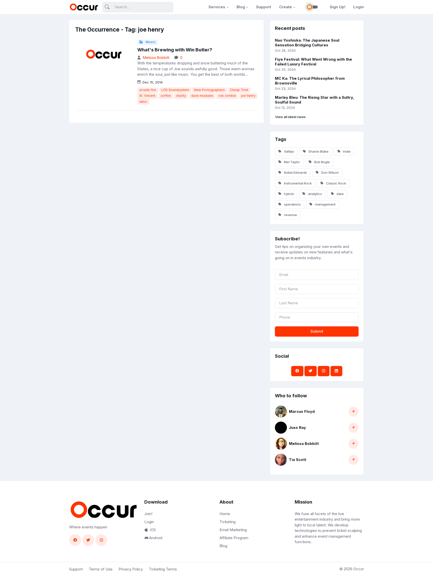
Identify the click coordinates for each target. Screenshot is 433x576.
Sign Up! (337, 7)
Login (358, 7)
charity (181, 96)
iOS (153, 529)
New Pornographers (209, 90)
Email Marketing (233, 529)
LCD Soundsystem (175, 90)
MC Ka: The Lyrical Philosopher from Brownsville (310, 80)
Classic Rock (335, 183)
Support (263, 7)
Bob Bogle (321, 162)
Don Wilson (329, 172)
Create (285, 7)
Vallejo (288, 151)
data (340, 194)
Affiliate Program (234, 537)
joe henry (248, 96)
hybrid (288, 194)
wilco (143, 102)
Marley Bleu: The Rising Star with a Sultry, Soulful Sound (314, 100)
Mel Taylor (291, 162)
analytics (314, 194)
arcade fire (147, 90)
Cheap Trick (239, 90)
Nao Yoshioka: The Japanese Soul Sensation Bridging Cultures (307, 42)
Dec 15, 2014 (152, 82)
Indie (346, 151)
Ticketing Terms (163, 569)
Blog (241, 7)
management (325, 204)
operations (292, 204)
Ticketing (228, 521)
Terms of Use (101, 569)
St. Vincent (147, 96)
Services (216, 7)
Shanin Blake (318, 151)
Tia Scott (297, 459)
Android (155, 537)
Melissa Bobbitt (156, 57)
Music (150, 42)
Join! (148, 513)
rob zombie (227, 96)
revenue (290, 215)
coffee (166, 96)
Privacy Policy (131, 569)
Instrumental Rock (297, 183)
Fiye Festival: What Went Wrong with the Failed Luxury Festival (313, 61)
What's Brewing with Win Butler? (174, 50)
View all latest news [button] (290, 117)
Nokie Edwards (295, 172)
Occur (358, 568)
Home (225, 513)
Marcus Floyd (302, 411)
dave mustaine (202, 96)
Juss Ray (297, 427)
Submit (316, 331)
